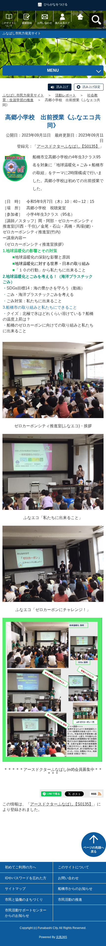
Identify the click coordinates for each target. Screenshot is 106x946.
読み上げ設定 (91, 87)
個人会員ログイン (62, 24)
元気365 (61, 937)
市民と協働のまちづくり (24, 899)
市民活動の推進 (70, 899)
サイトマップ (15, 889)
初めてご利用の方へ (20, 867)
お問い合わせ (44, 23)
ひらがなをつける (56, 4)
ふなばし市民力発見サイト (23, 95)
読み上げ (62, 87)
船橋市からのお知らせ (75, 889)
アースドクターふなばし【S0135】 (68, 146)
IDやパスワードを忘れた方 (25, 878)
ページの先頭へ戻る (93, 849)
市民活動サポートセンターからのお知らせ (25, 913)
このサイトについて (8, 24)
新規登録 (27, 23)
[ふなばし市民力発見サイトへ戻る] (80, 16)
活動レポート (65, 95)
